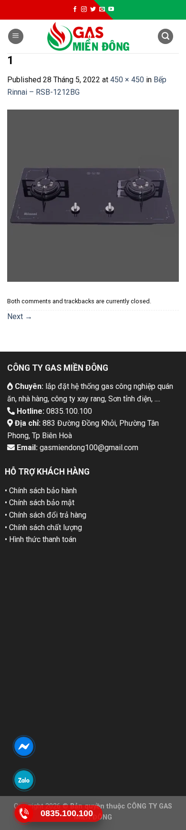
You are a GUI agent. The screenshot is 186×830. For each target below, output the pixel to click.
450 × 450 (127, 79)
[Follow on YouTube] (111, 9)
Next (19, 316)
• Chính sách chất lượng (43, 527)
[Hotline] (23, 813)
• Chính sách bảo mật (39, 502)
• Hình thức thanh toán (40, 539)
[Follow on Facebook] (75, 9)
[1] (93, 195)
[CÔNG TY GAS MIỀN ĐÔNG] (88, 36)
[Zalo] (23, 779)
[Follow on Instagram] (84, 9)
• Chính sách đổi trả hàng (45, 515)
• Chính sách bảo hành (41, 490)
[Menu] (15, 36)
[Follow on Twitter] (93, 9)
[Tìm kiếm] (165, 36)
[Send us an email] (102, 9)
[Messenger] (23, 746)
